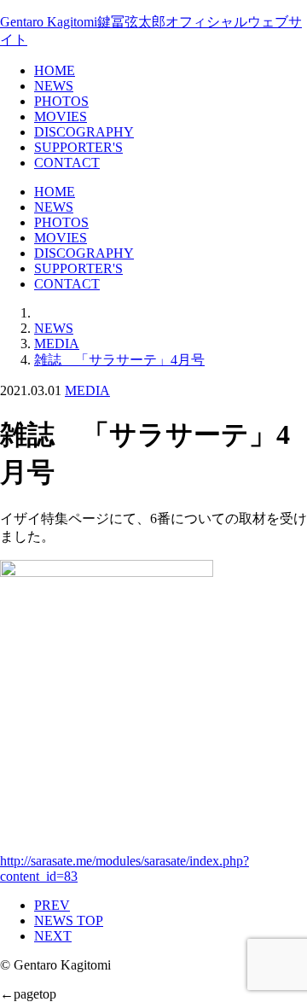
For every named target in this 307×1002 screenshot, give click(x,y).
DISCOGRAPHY (84, 132)
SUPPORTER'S (78, 147)
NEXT (53, 936)
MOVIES (60, 116)
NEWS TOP (68, 920)
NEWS (53, 86)
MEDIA (87, 390)
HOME (54, 70)
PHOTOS (61, 101)
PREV (52, 905)
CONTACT (67, 162)
